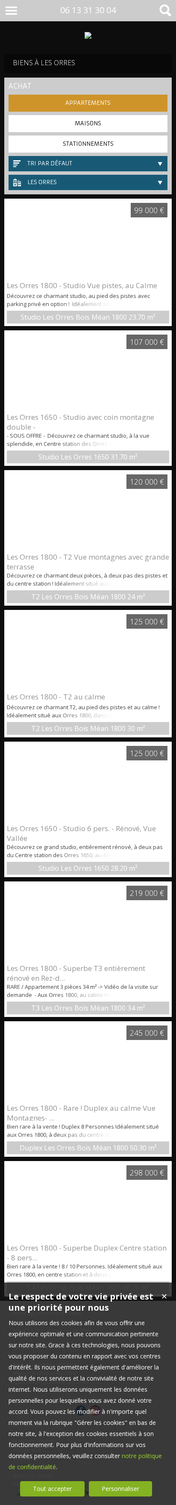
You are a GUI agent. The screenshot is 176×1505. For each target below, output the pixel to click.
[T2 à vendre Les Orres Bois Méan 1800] (88, 511)
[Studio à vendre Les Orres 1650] (88, 371)
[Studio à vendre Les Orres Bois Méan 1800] (88, 239)
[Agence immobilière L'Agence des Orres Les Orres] (88, 35)
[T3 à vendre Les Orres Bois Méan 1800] (88, 922)
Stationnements (88, 143)
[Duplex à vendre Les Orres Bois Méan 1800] (88, 1062)
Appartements (88, 103)
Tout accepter (52, 1489)
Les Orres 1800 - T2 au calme (56, 697)
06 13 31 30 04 (88, 10)
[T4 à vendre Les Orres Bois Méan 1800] (88, 1202)
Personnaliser (120, 1489)
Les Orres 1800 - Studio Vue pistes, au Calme (82, 285)
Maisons (88, 123)
